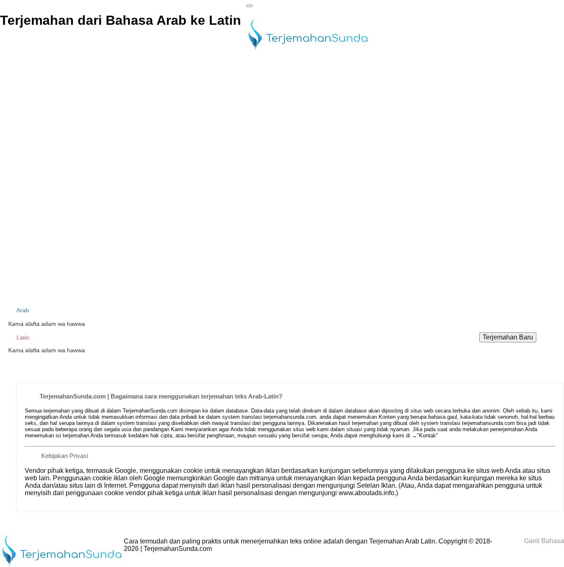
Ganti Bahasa (543, 540)
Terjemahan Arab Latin (402, 541)
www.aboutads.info (366, 492)
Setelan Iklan (376, 485)
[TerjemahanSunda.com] (308, 50)
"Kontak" (427, 435)
